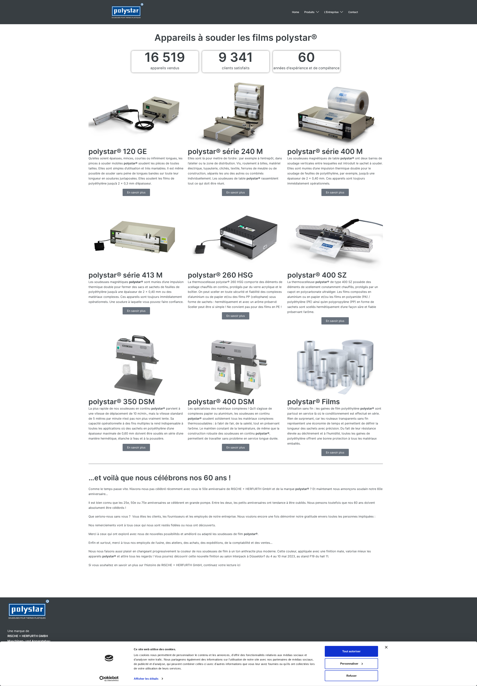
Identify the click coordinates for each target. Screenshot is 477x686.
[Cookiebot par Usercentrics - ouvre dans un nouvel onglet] (109, 679)
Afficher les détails (146, 678)
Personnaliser (349, 663)
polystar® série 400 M (325, 151)
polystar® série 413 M (125, 275)
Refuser (351, 675)
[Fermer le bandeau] (386, 647)
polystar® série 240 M (225, 151)
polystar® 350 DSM (122, 401)
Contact (353, 12)
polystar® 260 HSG (220, 275)
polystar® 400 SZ (317, 275)
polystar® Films (313, 401)
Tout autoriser (351, 651)
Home (295, 12)
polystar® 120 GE (118, 151)
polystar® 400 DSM (221, 401)
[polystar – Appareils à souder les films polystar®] (127, 12)
